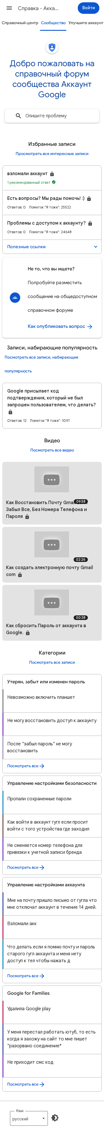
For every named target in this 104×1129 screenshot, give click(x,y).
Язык (20, 1111)
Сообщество (53, 22)
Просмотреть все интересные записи (52, 153)
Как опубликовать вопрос (57, 326)
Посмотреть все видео (52, 450)
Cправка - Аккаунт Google (39, 8)
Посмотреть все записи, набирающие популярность (41, 364)
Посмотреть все (22, 765)
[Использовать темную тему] (55, 1118)
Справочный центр (20, 22)
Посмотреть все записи (52, 662)
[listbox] (29, 1118)
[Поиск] (18, 116)
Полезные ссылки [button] (26, 246)
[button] (9, 8)
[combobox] (52, 116)
